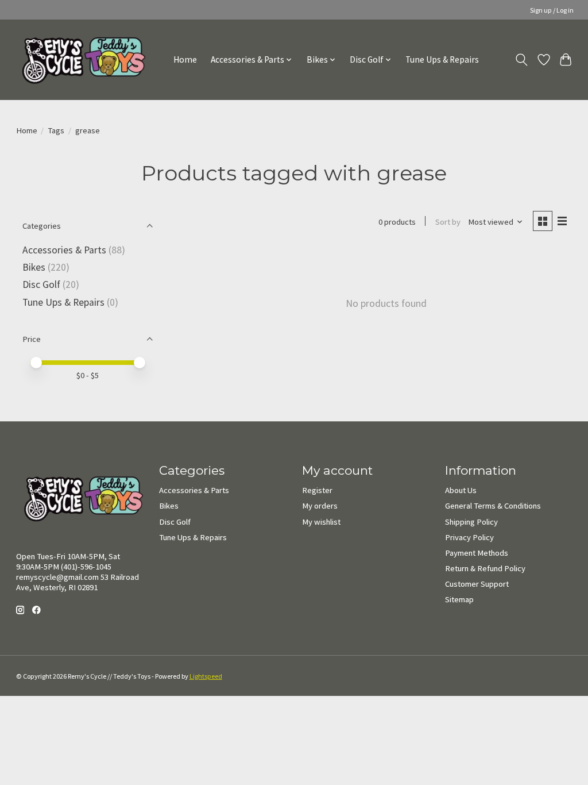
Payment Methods (476, 553)
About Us (461, 490)
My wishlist (321, 522)
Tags (56, 130)
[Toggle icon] (521, 59)
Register (317, 490)
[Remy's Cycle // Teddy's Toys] (79, 59)
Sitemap (459, 599)
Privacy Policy (469, 537)
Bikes (33, 267)
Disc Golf (41, 284)
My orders (320, 506)
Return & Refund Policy (485, 568)
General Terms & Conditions (493, 506)
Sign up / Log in (552, 10)
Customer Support (477, 584)
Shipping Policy (471, 522)
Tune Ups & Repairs (442, 59)
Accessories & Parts (64, 250)
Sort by (448, 222)
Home (185, 59)
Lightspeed (205, 676)
